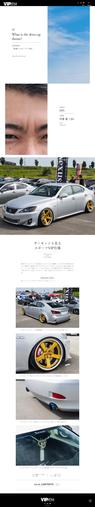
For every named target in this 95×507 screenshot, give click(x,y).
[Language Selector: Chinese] (89, 2)
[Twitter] (81, 3)
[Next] (33, 475)
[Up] (90, 500)
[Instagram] (78, 3)
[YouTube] (84, 3)
